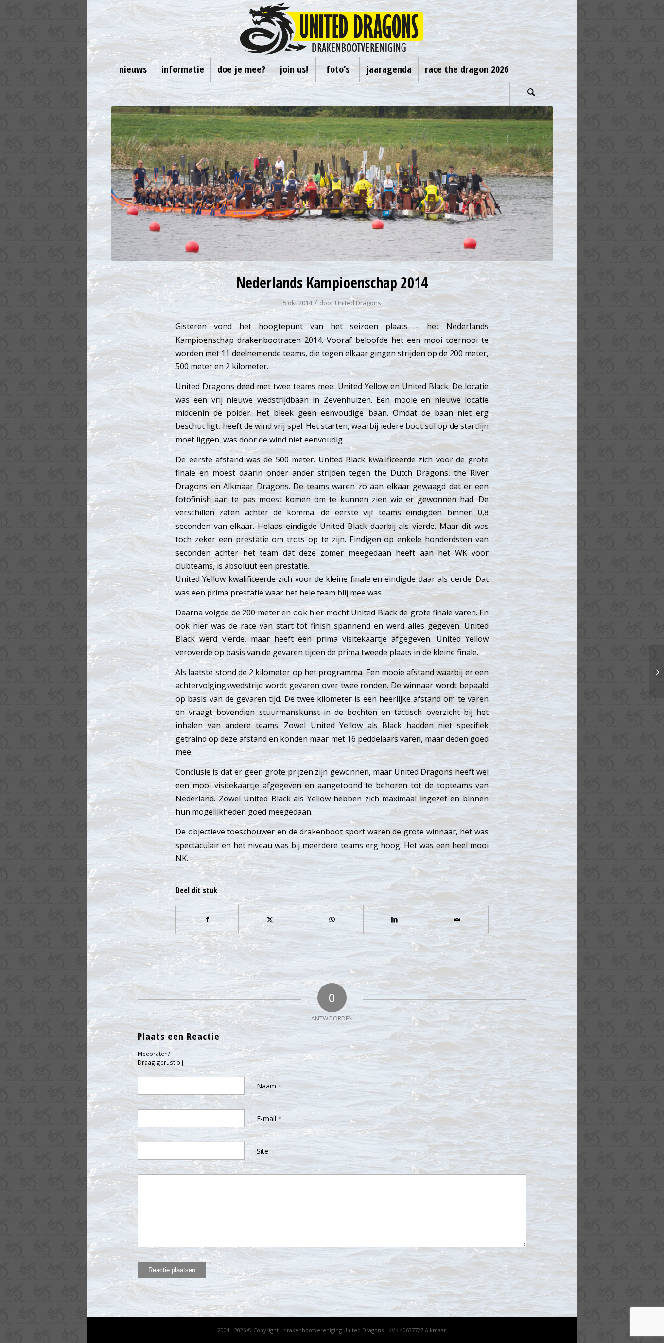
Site (262, 1151)
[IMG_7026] (332, 183)
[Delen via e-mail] (457, 919)
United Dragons (358, 302)
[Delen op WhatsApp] (332, 919)
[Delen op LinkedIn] (394, 919)
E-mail (269, 1118)
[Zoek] (531, 94)
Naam (269, 1085)
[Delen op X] (269, 919)
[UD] (332, 28)
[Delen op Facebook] (207, 919)
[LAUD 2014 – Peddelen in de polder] (656, 671)
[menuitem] (133, 69)
